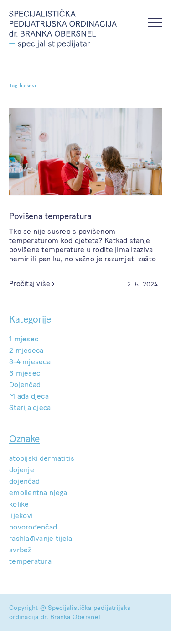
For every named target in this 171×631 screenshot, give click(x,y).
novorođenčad (33, 527)
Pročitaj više (30, 283)
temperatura (30, 561)
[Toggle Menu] (155, 22)
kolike (19, 504)
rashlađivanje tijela (40, 538)
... (12, 268)
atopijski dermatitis (41, 458)
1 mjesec (23, 338)
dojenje (21, 469)
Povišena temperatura (50, 216)
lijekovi (21, 515)
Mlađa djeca (29, 396)
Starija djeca (30, 407)
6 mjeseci (25, 373)
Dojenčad (25, 384)
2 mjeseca (26, 350)
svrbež (20, 549)
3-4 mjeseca (30, 361)
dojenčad (24, 481)
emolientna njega (38, 492)
